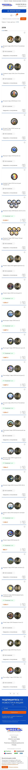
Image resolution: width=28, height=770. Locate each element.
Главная (4, 22)
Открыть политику (13, 767)
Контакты (24, 1)
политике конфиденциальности (10, 764)
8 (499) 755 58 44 (21, 4)
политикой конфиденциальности (10, 721)
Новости (6, 1)
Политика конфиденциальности (14, 743)
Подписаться (14, 712)
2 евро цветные (11, 22)
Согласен (5, 767)
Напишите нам (22, 6)
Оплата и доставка (17, 1)
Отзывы (10, 1)
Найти (23, 18)
